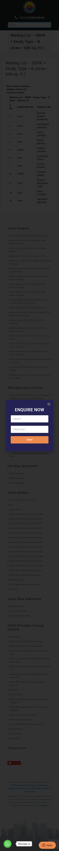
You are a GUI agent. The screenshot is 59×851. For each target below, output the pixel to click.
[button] (49, 404)
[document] (29, 425)
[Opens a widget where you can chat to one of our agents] (47, 845)
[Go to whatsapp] (7, 844)
